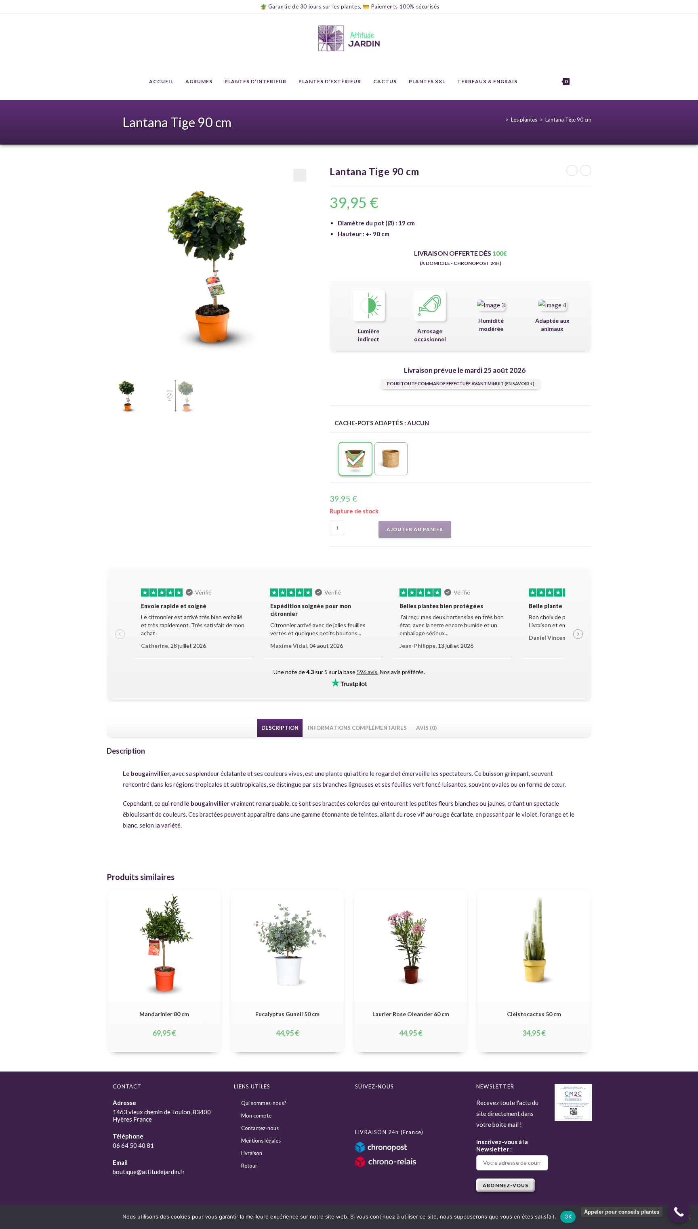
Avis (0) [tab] (426, 728)
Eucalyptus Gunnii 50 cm (287, 1014)
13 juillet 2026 (436, 645)
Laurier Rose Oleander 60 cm (410, 1014)
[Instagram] (383, 1107)
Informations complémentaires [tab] (357, 728)
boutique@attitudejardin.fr (149, 1171)
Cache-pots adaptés (368, 422)
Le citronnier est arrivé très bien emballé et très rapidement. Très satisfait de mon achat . (192, 625)
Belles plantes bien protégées (441, 606)
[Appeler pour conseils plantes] (679, 1212)
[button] (299, 175)
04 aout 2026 (306, 645)
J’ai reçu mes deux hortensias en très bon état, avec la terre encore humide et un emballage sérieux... (451, 625)
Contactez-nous (260, 1128)
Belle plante (545, 606)
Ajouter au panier (415, 529)
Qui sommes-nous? (263, 1103)
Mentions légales (261, 1140)
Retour (249, 1165)
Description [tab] (280, 728)
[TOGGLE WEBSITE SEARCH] (583, 81)
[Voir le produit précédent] (572, 170)
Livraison (251, 1153)
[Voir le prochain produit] (585, 170)
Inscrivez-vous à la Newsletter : (502, 1145)
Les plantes (524, 119)
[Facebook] (364, 1107)
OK (568, 1216)
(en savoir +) (519, 383)
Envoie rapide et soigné (173, 606)
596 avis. (367, 671)
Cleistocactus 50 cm (534, 1014)
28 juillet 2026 (173, 645)
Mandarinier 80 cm (164, 1014)
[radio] (355, 459)
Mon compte (256, 1115)
